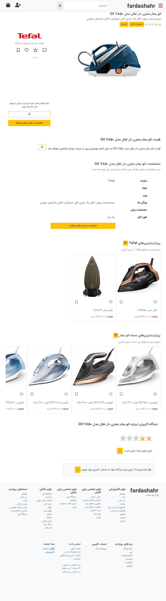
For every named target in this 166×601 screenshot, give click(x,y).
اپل (131, 552)
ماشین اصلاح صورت (92, 500)
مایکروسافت (127, 556)
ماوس (122, 521)
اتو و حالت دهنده (68, 504)
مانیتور (122, 514)
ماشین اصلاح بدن (93, 507)
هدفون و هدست (117, 511)
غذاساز (49, 497)
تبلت (123, 497)
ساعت (122, 504)
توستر (49, 514)
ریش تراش (96, 497)
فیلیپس (128, 559)
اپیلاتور (73, 500)
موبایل (122, 494)
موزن (98, 517)
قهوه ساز (48, 511)
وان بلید (97, 514)
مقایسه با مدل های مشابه (29, 123)
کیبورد (122, 518)
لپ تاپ (122, 501)
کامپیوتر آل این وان (116, 507)
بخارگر (49, 518)
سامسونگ (127, 549)
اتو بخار (48, 528)
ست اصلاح (96, 510)
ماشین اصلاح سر (93, 504)
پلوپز (50, 507)
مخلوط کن (47, 494)
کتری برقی (47, 521)
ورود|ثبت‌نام (101, 549)
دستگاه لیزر (71, 497)
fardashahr (141, 6)
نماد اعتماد (49, 544)
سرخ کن (48, 504)
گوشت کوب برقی (44, 501)
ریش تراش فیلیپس (18, 507)
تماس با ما (75, 544)
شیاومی (128, 562)
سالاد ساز (48, 524)
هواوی (129, 566)
